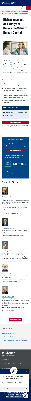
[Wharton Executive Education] (9, 3)
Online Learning (7, 328)
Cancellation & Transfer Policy (9, 368)
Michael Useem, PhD (8, 296)
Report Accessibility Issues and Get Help (15, 396)
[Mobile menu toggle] (28, 8)
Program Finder (5, 359)
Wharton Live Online (8, 333)
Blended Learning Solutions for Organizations (15, 340)
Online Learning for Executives (10, 11)
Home (3, 11)
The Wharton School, (13, 392)
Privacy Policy (19, 394)
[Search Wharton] (22, 8)
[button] (25, 395)
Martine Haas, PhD (7, 197)
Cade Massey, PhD (7, 274)
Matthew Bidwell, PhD (8, 228)
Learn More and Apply (15, 150)
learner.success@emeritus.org (16, 146)
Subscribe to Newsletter (11, 364)
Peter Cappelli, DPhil (8, 251)
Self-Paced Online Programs (23, 11)
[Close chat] (26, 371)
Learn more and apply (15, 122)
